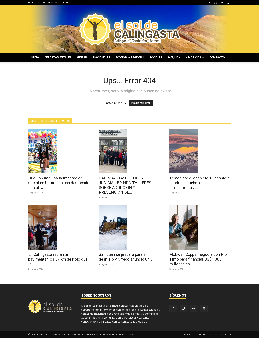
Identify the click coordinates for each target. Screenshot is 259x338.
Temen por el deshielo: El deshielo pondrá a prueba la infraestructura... (199, 183)
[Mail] (221, 2)
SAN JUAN (174, 57)
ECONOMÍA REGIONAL (129, 57)
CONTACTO (66, 2)
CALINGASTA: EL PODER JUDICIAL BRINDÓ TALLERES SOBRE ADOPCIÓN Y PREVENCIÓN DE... (125, 185)
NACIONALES (101, 57)
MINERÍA (82, 57)
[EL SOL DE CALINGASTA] (129, 29)
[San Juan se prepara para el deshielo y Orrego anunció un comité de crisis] (129, 227)
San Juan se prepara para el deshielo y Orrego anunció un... (125, 256)
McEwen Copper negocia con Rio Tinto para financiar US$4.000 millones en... (198, 259)
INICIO (31, 2)
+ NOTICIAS (193, 57)
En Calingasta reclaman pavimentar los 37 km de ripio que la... (58, 259)
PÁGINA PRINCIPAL (140, 103)
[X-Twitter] (228, 2)
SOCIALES (156, 57)
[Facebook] (209, 2)
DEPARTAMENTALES (57, 57)
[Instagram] (215, 2)
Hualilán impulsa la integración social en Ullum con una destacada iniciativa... (58, 183)
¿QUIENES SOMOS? (47, 2)
